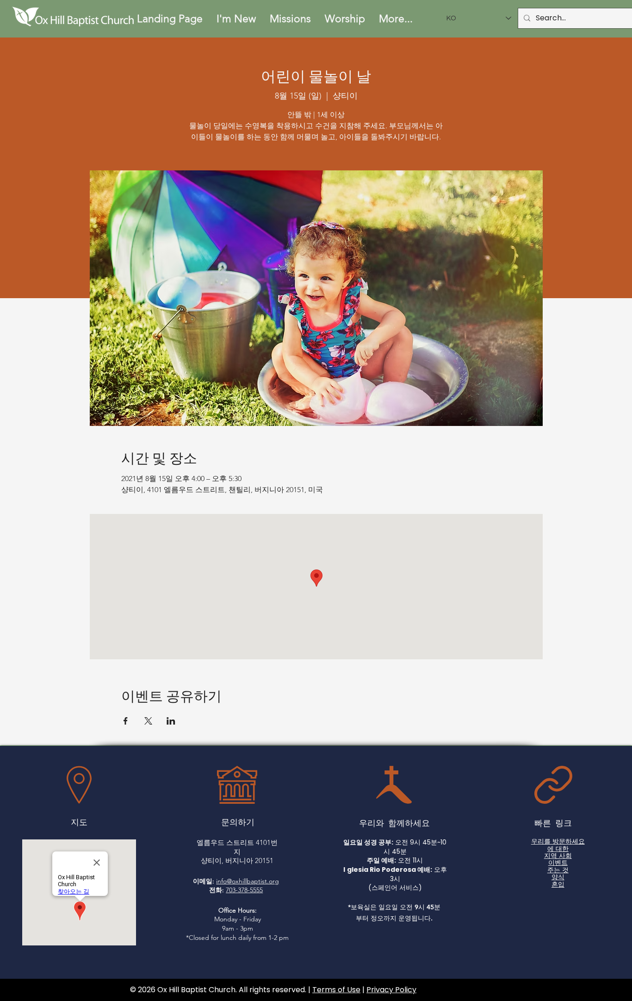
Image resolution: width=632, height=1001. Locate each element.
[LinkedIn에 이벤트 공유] (171, 721)
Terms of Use (336, 989)
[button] (236, 19)
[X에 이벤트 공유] (148, 721)
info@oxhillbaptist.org (247, 881)
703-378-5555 (244, 890)
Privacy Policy (391, 989)
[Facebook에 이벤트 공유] (125, 721)
